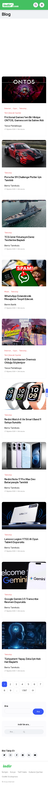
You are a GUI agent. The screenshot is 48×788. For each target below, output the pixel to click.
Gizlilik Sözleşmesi (10, 776)
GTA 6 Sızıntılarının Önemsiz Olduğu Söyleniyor (20, 361)
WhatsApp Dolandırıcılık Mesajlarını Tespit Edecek (18, 298)
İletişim (5, 772)
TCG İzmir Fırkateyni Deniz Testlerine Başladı (19, 239)
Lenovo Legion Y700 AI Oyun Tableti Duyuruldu (21, 541)
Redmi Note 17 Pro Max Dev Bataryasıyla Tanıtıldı (19, 481)
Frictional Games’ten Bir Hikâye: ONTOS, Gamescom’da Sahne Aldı (24, 119)
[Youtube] (35, 755)
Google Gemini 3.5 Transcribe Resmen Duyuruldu (21, 601)
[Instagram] (10, 755)
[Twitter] (4, 755)
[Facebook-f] (16, 755)
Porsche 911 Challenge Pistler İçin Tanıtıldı (22, 179)
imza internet (9, 782)
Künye (13, 772)
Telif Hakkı (22, 772)
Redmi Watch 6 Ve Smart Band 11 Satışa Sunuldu (22, 421)
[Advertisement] (24, 44)
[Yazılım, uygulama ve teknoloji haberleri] (10, 4)
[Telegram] (22, 755)
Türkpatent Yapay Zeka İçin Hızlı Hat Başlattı (22, 660)
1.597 (24, 690)
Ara (6, 706)
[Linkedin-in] (28, 755)
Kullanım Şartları (36, 772)
